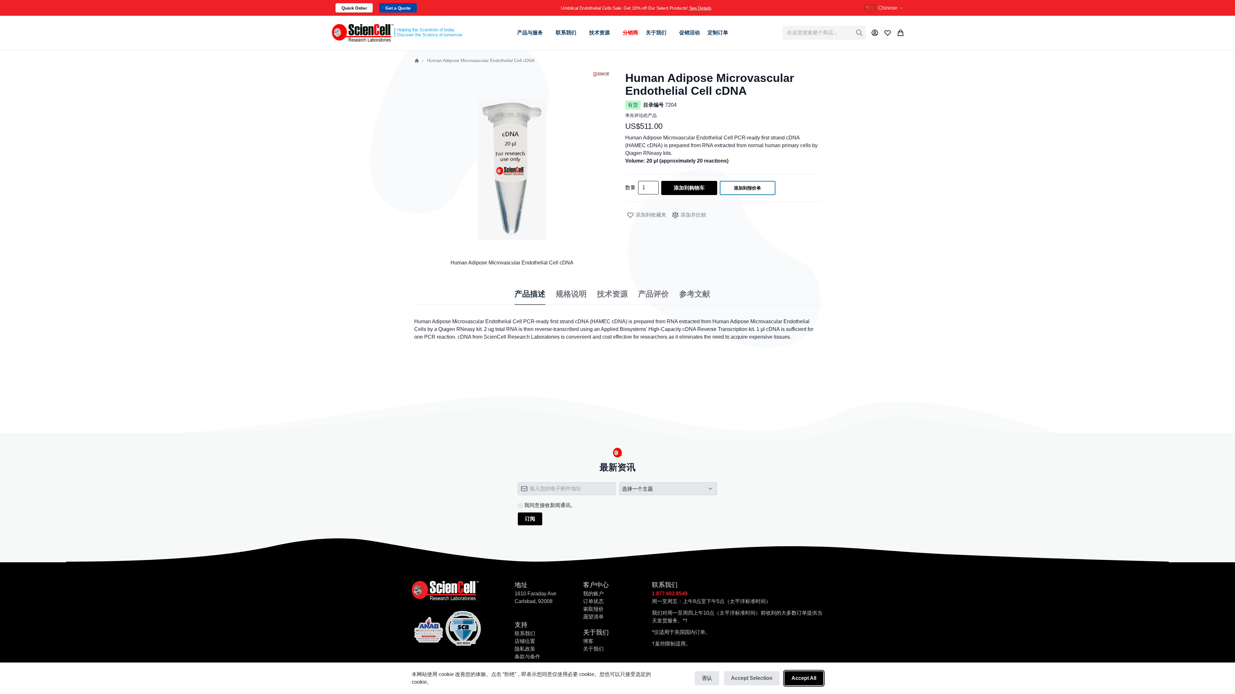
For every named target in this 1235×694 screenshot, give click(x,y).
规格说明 (571, 294)
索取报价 (593, 609)
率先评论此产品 (641, 115)
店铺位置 (525, 641)
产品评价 (653, 294)
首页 (416, 60)
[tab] (530, 294)
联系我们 (525, 633)
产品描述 (530, 294)
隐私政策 (525, 649)
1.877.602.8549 (670, 593)
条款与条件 (527, 656)
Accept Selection (752, 678)
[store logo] (396, 32)
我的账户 (593, 593)
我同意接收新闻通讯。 (550, 505)
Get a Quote (397, 8)
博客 (588, 641)
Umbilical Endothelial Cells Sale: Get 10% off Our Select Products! (636, 8)
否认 (707, 678)
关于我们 (593, 649)
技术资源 (612, 294)
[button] (884, 8)
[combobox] (824, 33)
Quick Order (354, 8)
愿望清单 (593, 616)
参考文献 (694, 294)
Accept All (803, 678)
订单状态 (593, 601)
